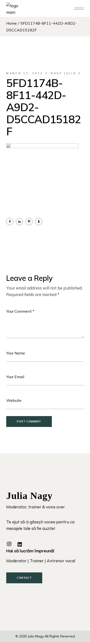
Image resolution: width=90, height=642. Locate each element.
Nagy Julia (63, 73)
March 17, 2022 (24, 73)
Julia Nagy (36, 636)
